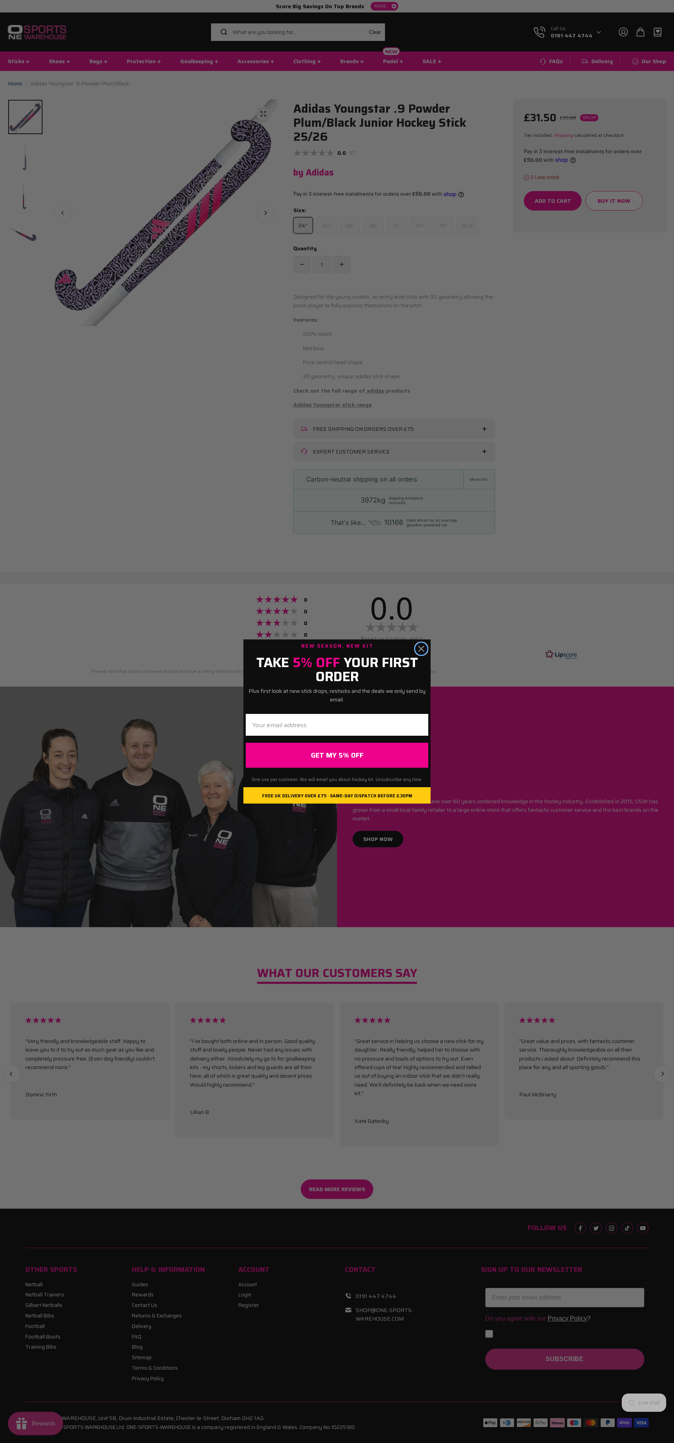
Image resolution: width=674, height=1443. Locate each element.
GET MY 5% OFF (337, 755)
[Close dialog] (421, 649)
